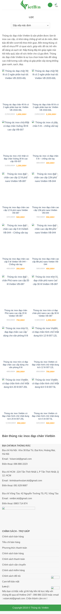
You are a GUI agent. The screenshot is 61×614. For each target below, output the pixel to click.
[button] (4, 4)
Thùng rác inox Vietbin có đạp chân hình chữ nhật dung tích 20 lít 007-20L (15, 416)
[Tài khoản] (50, 5)
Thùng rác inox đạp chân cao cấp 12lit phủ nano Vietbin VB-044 (45, 210)
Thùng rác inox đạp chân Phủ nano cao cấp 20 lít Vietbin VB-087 (15, 313)
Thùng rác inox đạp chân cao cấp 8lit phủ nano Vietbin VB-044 (45, 261)
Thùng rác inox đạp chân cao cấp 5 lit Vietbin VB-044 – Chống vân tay (15, 261)
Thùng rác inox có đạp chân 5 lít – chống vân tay (45, 157)
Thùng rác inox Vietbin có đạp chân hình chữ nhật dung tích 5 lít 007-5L (45, 416)
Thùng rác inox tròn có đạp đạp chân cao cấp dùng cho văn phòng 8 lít (15, 364)
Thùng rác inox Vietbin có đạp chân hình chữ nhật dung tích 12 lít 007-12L (45, 364)
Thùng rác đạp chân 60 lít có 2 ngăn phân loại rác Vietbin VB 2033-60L (45, 107)
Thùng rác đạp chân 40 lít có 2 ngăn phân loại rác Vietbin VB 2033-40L (16, 107)
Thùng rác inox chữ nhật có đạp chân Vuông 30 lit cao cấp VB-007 (15, 159)
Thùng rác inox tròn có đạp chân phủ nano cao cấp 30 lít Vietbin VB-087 (45, 313)
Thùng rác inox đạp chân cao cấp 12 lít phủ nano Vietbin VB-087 (15, 210)
